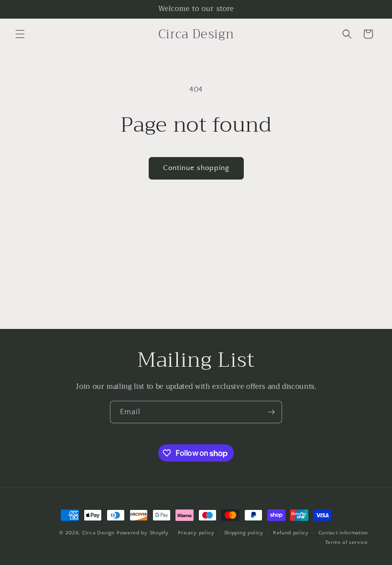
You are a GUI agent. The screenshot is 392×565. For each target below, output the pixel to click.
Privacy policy (196, 533)
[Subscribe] (271, 412)
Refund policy (291, 533)
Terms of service (346, 542)
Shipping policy (244, 533)
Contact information (343, 533)
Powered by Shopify (143, 533)
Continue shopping (196, 168)
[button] (20, 34)
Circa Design (98, 533)
